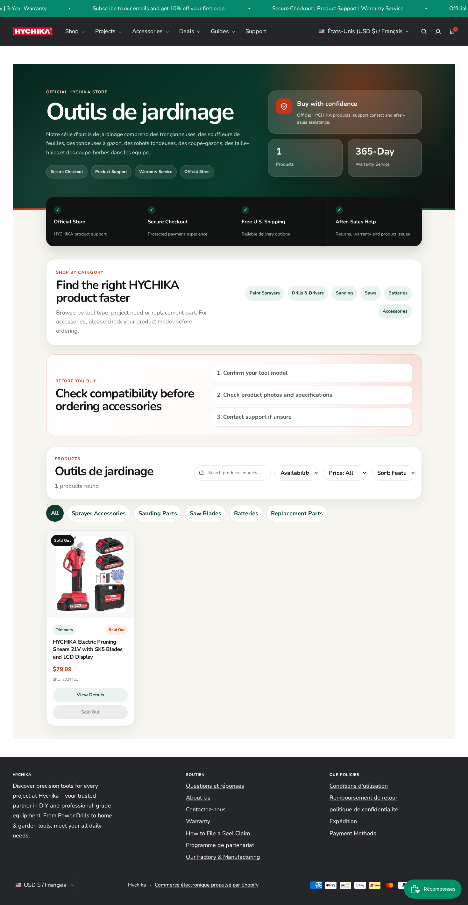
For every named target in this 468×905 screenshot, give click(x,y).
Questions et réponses (215, 786)
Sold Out (90, 712)
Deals (187, 31)
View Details (90, 695)
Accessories (148, 31)
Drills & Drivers (308, 293)
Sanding (344, 293)
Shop (72, 31)
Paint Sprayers (265, 293)
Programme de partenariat (220, 845)
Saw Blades (205, 513)
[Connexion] (438, 31)
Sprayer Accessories (99, 513)
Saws (370, 293)
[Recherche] (424, 31)
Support (255, 31)
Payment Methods (353, 833)
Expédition (343, 821)
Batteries (398, 293)
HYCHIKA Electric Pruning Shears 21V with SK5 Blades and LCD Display (87, 649)
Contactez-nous (206, 809)
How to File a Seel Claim (218, 833)
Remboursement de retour (363, 797)
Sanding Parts (157, 513)
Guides (220, 31)
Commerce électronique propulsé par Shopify (207, 884)
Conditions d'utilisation (359, 786)
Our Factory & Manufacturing (223, 857)
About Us (198, 797)
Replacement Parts (297, 513)
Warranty (198, 821)
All (55, 513)
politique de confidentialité (364, 809)
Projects (106, 31)
